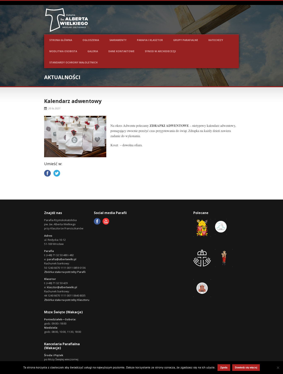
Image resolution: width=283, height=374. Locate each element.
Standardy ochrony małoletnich (73, 62)
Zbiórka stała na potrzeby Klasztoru (66, 300)
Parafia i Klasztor (150, 40)
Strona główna (60, 40)
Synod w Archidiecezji (160, 51)
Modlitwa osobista (63, 51)
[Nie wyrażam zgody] (278, 368)
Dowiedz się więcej (246, 367)
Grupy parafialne (185, 40)
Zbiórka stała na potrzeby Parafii (65, 272)
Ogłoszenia (90, 40)
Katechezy (215, 40)
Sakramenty (118, 40)
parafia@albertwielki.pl (61, 259)
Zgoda (223, 367)
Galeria (92, 51)
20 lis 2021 (54, 108)
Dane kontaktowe (121, 51)
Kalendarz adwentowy (73, 100)
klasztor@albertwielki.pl (62, 287)
